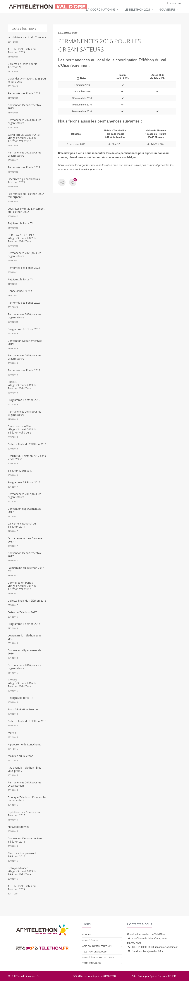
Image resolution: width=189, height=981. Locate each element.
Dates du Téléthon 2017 (22, 612)
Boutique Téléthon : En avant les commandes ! (27, 798)
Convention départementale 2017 (24, 510)
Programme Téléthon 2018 (24, 400)
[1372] (72, 183)
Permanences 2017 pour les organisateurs (24, 495)
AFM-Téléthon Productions (98, 957)
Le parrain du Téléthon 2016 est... (25, 637)
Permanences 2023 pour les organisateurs (24, 121)
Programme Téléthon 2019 (24, 329)
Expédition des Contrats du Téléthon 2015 (24, 813)
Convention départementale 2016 (24, 652)
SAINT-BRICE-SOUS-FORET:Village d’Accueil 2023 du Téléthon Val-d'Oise (24, 138)
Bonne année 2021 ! (20, 291)
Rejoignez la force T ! (20, 223)
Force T (86, 934)
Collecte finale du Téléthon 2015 (27, 721)
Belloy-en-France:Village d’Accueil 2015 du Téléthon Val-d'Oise (22, 871)
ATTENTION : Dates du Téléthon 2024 (22, 50)
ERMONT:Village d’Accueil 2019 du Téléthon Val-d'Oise (22, 385)
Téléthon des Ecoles (94, 951)
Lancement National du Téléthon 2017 (22, 525)
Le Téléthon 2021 (137, 9)
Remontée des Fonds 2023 (24, 93)
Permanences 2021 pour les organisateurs (24, 254)
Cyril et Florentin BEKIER (163, 976)
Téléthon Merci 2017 (20, 470)
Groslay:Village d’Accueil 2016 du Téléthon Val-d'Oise (22, 683)
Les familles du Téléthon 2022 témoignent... (26, 195)
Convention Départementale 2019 (25, 342)
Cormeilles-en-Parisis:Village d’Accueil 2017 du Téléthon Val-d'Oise (22, 586)
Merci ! (12, 732)
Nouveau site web (18, 826)
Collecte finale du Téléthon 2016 (27, 600)
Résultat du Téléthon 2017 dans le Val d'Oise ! (27, 457)
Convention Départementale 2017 (25, 554)
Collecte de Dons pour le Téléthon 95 (22, 65)
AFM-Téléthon (90, 940)
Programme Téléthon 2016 (24, 624)
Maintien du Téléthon (20, 756)
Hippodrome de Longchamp (24, 744)
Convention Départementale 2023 (25, 106)
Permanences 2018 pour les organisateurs (24, 413)
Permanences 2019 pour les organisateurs (24, 357)
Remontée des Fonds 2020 (24, 302)
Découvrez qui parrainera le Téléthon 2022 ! (24, 180)
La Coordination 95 (100, 9)
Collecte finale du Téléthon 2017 (27, 444)
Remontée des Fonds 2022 (24, 167)
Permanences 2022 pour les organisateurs (24, 154)
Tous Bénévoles (91, 962)
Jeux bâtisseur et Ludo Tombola (27, 37)
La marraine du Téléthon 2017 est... (26, 569)
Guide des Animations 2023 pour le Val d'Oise (27, 80)
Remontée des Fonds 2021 (24, 267)
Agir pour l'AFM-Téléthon (96, 945)
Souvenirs (167, 9)
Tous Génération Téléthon (23, 709)
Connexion (175, 3)
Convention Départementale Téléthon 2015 (25, 840)
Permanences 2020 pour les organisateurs (24, 315)
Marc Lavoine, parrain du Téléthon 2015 (22, 854)
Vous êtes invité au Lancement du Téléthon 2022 (26, 210)
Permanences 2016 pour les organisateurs (24, 666)
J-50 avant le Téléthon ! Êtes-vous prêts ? (25, 769)
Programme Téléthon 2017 (24, 482)
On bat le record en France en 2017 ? (25, 540)
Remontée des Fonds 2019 (24, 370)
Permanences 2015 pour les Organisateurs (24, 784)
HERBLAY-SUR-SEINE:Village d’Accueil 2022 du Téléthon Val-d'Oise (22, 238)
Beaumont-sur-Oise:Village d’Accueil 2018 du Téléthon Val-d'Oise (22, 429)
